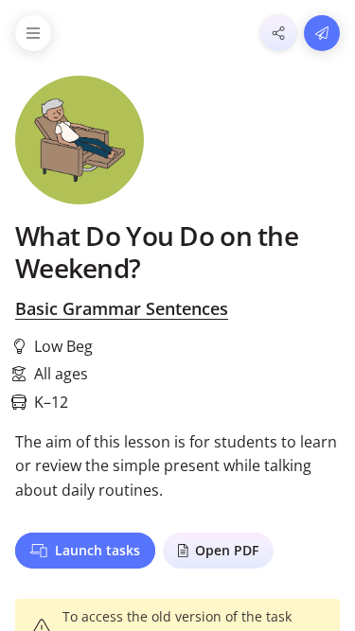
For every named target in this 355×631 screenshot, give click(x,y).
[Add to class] (322, 33)
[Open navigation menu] (33, 33)
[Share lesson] (278, 33)
